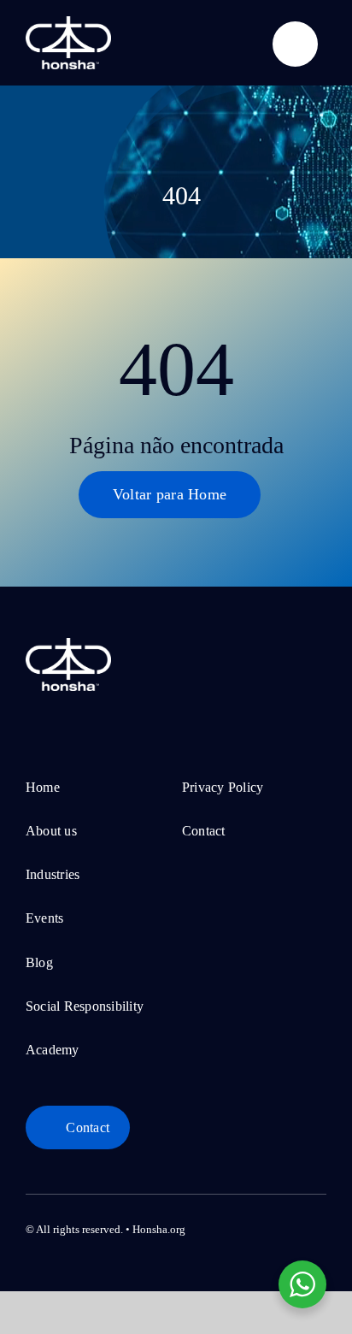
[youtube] (294, 1226)
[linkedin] (321, 1226)
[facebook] (212, 1226)
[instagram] (266, 1226)
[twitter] (239, 1226)
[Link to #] (295, 44)
